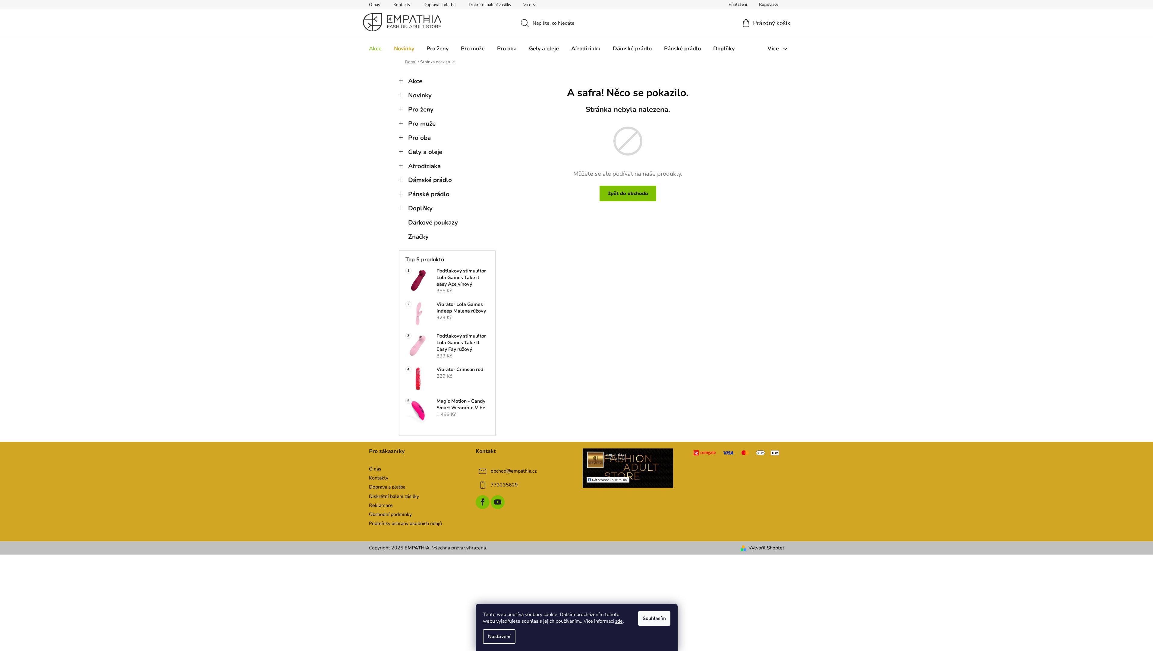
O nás (374, 5)
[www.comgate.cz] (736, 452)
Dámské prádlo (430, 180)
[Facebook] (483, 502)
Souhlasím (654, 618)
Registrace (768, 4)
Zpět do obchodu (628, 193)
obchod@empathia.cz (514, 471)
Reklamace (381, 505)
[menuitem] (375, 48)
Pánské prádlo (428, 194)
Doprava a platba (439, 5)
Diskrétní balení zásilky (490, 5)
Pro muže (422, 123)
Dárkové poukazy (433, 222)
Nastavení (499, 636)
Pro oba (419, 138)
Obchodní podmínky (390, 514)
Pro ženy (420, 109)
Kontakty (401, 5)
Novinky (420, 95)
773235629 (504, 485)
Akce (415, 81)
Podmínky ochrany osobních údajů (405, 523)
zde (619, 621)
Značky (418, 236)
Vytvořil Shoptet (766, 548)
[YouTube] (498, 502)
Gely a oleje (425, 152)
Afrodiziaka (424, 166)
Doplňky (420, 208)
